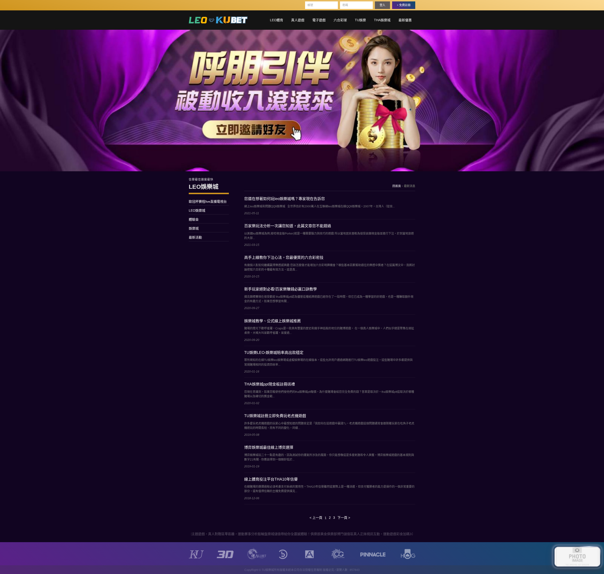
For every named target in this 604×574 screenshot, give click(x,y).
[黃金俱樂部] (218, 19)
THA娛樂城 (382, 20)
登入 (382, 5)
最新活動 (195, 237)
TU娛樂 (360, 20)
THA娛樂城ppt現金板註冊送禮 (269, 384)
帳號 (310, 5)
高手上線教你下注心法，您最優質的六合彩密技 (283, 258)
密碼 (345, 5)
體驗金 (194, 219)
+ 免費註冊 (404, 5)
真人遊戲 (297, 20)
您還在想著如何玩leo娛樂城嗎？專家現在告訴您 (284, 199)
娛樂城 (194, 228)
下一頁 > (343, 518)
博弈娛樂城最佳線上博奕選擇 (268, 447)
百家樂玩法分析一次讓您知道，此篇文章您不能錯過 (287, 226)
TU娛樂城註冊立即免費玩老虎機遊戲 (275, 416)
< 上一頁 (316, 518)
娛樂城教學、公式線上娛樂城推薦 (272, 321)
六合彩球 (340, 20)
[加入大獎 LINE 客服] (577, 557)
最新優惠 (405, 20)
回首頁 (396, 186)
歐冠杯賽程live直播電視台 (208, 201)
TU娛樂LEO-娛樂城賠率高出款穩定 (273, 353)
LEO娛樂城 (197, 210)
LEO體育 (276, 20)
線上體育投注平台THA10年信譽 (271, 479)
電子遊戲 (319, 20)
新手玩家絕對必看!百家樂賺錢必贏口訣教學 (280, 289)
